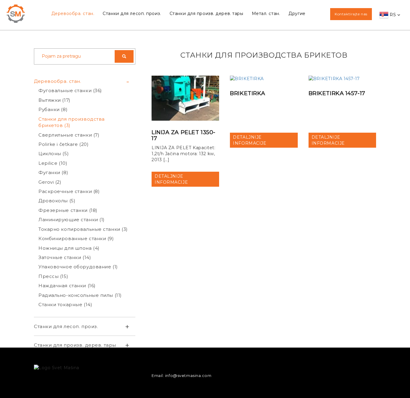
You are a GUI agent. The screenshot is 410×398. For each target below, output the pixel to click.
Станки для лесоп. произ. (132, 13)
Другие (296, 13)
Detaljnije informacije (171, 179)
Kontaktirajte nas (351, 14)
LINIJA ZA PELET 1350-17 (184, 135)
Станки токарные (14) (65, 304)
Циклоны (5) (53, 153)
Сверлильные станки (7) (68, 135)
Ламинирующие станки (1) (71, 219)
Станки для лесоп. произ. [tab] (66, 326)
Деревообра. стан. (73, 13)
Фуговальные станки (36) (70, 90)
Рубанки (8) (53, 109)
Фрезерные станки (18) (68, 210)
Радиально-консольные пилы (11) (80, 295)
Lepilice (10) (52, 163)
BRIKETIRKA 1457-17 (337, 93)
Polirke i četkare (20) (63, 144)
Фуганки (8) (53, 172)
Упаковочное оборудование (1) (78, 267)
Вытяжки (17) (54, 100)
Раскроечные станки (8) (69, 191)
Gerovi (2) (50, 182)
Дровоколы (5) (56, 201)
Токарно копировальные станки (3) (83, 229)
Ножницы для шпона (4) (69, 248)
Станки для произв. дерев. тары (206, 13)
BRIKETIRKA (247, 93)
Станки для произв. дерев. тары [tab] (75, 345)
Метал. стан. (266, 13)
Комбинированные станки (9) (76, 238)
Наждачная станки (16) (67, 285)
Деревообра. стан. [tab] (57, 81)
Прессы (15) (53, 276)
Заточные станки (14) (64, 257)
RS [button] (392, 14)
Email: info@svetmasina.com (182, 375)
